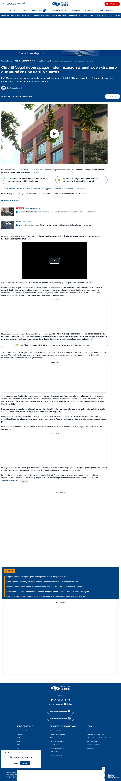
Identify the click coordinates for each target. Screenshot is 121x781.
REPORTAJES (89, 10)
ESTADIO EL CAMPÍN (59, 15)
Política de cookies (92, 741)
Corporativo (90, 748)
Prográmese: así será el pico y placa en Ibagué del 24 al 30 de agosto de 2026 (37, 576)
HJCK (18, 744)
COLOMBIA (24, 10)
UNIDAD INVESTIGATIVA (59, 10)
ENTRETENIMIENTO (105, 10)
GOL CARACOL (37, 10)
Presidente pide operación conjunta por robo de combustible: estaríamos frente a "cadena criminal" (46, 596)
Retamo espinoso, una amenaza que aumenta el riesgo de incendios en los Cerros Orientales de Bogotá (47, 592)
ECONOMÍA (76, 10)
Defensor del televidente (57, 734)
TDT (51, 738)
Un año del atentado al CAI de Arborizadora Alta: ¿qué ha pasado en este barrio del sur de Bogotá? (45, 188)
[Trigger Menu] (3, 4)
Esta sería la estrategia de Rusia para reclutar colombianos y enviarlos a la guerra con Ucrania (56, 225)
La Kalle (19, 741)
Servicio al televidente (56, 731)
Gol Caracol (20, 738)
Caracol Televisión (22, 731)
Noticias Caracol (6, 61)
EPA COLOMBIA (95, 15)
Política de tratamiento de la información (99, 738)
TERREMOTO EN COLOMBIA (78, 15)
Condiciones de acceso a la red (96, 731)
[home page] (60, 3)
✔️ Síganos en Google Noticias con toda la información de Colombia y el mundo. (56, 345)
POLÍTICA (12, 10)
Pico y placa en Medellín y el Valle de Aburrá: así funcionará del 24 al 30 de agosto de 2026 (42, 581)
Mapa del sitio (54, 751)
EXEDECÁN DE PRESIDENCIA (21, 15)
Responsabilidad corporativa (95, 734)
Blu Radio (20, 734)
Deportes (28, 757)
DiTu (18, 748)
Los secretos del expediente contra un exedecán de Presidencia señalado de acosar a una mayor (57, 212)
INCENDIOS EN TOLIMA (42, 15)
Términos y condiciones (94, 744)
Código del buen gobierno (58, 741)
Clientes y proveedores (57, 748)
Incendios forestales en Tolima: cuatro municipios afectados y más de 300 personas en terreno (44, 586)
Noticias (16, 757)
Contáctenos (54, 744)
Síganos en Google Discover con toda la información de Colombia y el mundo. (80, 179)
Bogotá (24, 481)
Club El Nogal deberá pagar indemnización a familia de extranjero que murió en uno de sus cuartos (63, 61)
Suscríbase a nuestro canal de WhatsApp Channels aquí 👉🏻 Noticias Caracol (26, 179)
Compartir (112, 96)
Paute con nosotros (56, 755)
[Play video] (54, 134)
